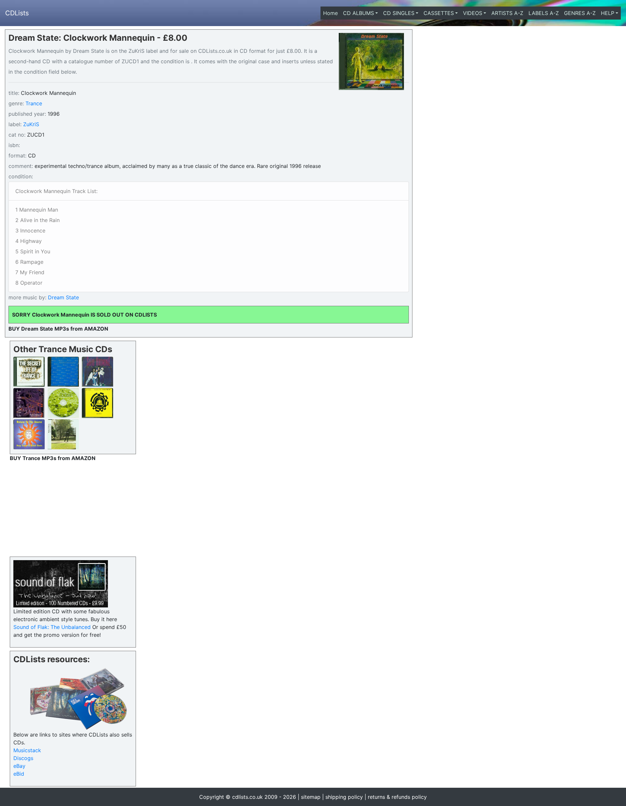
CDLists (17, 13)
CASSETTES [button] (439, 13)
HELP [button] (607, 13)
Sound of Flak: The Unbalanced (52, 627)
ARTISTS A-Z (507, 13)
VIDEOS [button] (472, 13)
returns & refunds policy (397, 797)
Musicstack (27, 750)
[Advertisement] (73, 507)
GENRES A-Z (580, 13)
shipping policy (344, 797)
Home (331, 13)
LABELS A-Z (544, 13)
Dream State (62, 297)
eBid (18, 773)
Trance (33, 103)
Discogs (23, 758)
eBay (19, 766)
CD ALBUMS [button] (358, 13)
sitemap (310, 797)
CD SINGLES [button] (398, 13)
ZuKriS (31, 124)
